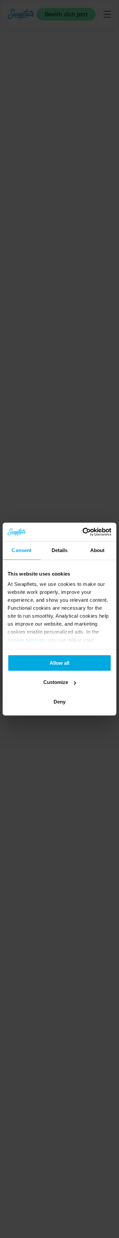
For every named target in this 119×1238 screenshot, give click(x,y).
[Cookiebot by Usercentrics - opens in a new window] (84, 532)
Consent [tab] (21, 550)
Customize (55, 682)
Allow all (59, 663)
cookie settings (26, 640)
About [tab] (97, 550)
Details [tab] (60, 550)
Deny (59, 701)
